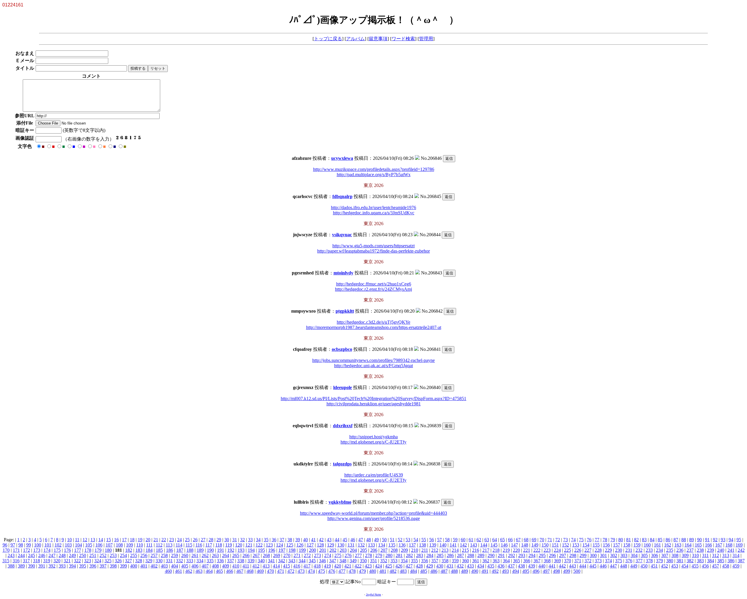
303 (623, 555)
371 (577, 560)
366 (526, 560)
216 (475, 550)
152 (565, 544)
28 (211, 539)
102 (58, 544)
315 (5, 560)
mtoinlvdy (343, 272)
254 (123, 555)
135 (391, 544)
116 (199, 544)
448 (623, 565)
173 (36, 550)
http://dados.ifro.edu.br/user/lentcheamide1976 (373, 207)
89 (691, 539)
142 (463, 544)
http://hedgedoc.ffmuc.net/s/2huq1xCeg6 (373, 283)
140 (442, 544)
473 (301, 571)
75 (581, 539)
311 (705, 555)
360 (465, 560)
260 (184, 555)
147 (514, 544)
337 (230, 560)
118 (218, 544)
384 (710, 560)
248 (62, 555)
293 (521, 555)
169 (739, 544)
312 (715, 555)
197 (281, 550)
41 (313, 539)
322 (77, 560)
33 (250, 539)
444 (582, 565)
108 (119, 544)
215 (465, 550)
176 (67, 550)
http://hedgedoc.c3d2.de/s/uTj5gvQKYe (373, 322)
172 (26, 550)
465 (219, 571)
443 (572, 565)
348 (342, 560)
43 (329, 539)
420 (337, 565)
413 (266, 565)
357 (434, 560)
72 (557, 539)
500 (576, 571)
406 (194, 565)
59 (455, 539)
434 (480, 565)
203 (343, 550)
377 (639, 560)
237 (690, 550)
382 (690, 560)
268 (266, 555)
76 (589, 539)
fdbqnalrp (342, 196)
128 (320, 544)
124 (279, 544)
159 (636, 544)
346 (322, 560)
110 (139, 544)
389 (21, 565)
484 (413, 571)
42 (321, 539)
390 (31, 565)
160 (647, 544)
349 (353, 560)
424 (378, 565)
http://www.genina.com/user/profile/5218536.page (373, 518)
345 (312, 560)
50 (384, 539)
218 (496, 550)
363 (496, 560)
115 (189, 544)
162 (667, 544)
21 (155, 539)
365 (516, 560)
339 (250, 560)
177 (77, 550)
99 (28, 544)
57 (439, 539)
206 (373, 550)
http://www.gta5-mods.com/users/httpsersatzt (373, 245)
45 (345, 539)
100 (37, 544)
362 (485, 560)
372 (587, 560)
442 (562, 565)
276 (348, 555)
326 (118, 560)
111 (149, 544)
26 (195, 539)
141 (453, 544)
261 (194, 555)
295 (542, 555)
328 (138, 560)
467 (239, 571)
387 (741, 560)
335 (210, 560)
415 (286, 565)
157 (616, 544)
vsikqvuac (342, 234)
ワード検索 (403, 38)
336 (220, 560)
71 (549, 539)
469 (260, 571)
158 (626, 544)
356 (424, 560)
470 (270, 571)
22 (163, 539)
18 (132, 539)
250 (82, 555)
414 (276, 565)
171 (16, 550)
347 (332, 560)
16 (116, 539)
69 (534, 539)
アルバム (355, 38)
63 (486, 539)
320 (56, 560)
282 (409, 555)
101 (47, 544)
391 (41, 565)
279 (378, 555)
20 (148, 539)
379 (659, 560)
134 (381, 544)
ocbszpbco (342, 349)
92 (715, 539)
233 (649, 550)
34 (258, 539)
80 (620, 539)
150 (545, 544)
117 (208, 544)
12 (85, 539)
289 (480, 555)
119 (228, 544)
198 (292, 550)
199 (302, 550)
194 (251, 550)
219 (506, 550)
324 (97, 560)
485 (423, 571)
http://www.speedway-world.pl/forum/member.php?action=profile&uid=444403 (373, 513)
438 (521, 565)
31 (234, 539)
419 (327, 565)
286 (450, 555)
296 (552, 555)
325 (107, 560)
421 (347, 565)
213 (444, 550)
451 (654, 565)
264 (225, 555)
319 (46, 560)
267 (256, 555)
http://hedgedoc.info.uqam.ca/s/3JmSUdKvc (373, 212)
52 (400, 539)
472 (290, 571)
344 (302, 560)
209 (404, 550)
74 (573, 539)
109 (129, 544)
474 (311, 571)
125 (289, 544)
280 (388, 555)
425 (388, 565)
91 (707, 539)
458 (725, 565)
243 (11, 555)
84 (652, 539)
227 (587, 550)
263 (215, 555)
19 (140, 539)
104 (78, 544)
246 (41, 555)
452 (664, 565)
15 (108, 539)
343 (291, 560)
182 (128, 550)
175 (57, 550)
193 (241, 550)
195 (261, 550)
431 (449, 565)
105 (88, 544)
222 (536, 550)
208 (394, 550)
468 (250, 571)
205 (363, 550)
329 (148, 560)
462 (188, 571)
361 (475, 560)
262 (205, 555)
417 (306, 565)
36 (274, 539)
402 (154, 565)
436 (501, 565)
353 (393, 560)
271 (297, 555)
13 (92, 539)
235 (669, 550)
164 (688, 544)
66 (510, 539)
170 (6, 550)
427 (409, 565)
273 (317, 555)
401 (143, 565)
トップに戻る (328, 38)
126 (299, 544)
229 (608, 550)
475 (321, 571)
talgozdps (342, 463)
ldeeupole (342, 387)
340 (261, 560)
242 (741, 550)
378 (649, 560)
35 (266, 539)
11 (77, 539)
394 (72, 565)
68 (526, 539)
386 (730, 560)
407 (205, 565)
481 (382, 571)
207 (384, 550)
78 (605, 539)
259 (174, 555)
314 (735, 555)
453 (674, 565)
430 (439, 565)
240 (720, 550)
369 (557, 560)
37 (282, 539)
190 (210, 550)
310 (695, 555)
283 (419, 555)
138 (422, 544)
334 (199, 560)
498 (556, 571)
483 (403, 571)
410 (235, 565)
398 (113, 565)
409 (225, 565)
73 (565, 539)
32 (242, 539)
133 (371, 544)
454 (684, 565)
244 (21, 555)
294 (531, 555)
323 (87, 560)
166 (708, 544)
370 (567, 560)
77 (597, 539)
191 (220, 550)
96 (5, 544)
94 (731, 539)
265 (235, 555)
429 (429, 565)
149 (534, 544)
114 (179, 544)
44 (337, 539)
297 (562, 555)
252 (103, 555)
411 (245, 565)
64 (494, 539)
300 (593, 555)
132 (361, 544)
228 (598, 550)
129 (330, 544)
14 (100, 539)
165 (698, 544)
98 (20, 544)
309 (685, 555)
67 (518, 539)
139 (432, 544)
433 (470, 565)
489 (464, 571)
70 (542, 539)
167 (718, 544)
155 (596, 544)
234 (659, 550)
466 (229, 571)
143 (473, 544)
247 (51, 555)
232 (639, 550)
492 (495, 571)
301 (603, 555)
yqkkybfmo (340, 502)
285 (440, 555)
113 (169, 544)
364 (506, 560)
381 (679, 560)
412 (255, 565)
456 (705, 565)
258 (164, 555)
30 (226, 539)
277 (358, 555)
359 (455, 560)
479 (362, 571)
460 (168, 571)
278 (368, 555)
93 (723, 539)
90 (699, 539)
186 (169, 550)
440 (541, 565)
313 (725, 555)
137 (412, 544)
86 (668, 539)
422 (358, 565)
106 (98, 544)
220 (516, 550)
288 (470, 555)
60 (463, 539)
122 (259, 544)
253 (113, 555)
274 (327, 555)
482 (393, 571)
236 (679, 550)
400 (133, 565)
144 (483, 544)
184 (149, 550)
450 (643, 565)
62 (479, 539)
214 (455, 550)
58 (447, 539)
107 (109, 544)
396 (92, 565)
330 (159, 560)
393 (62, 565)
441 (552, 565)
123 (269, 544)
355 (414, 560)
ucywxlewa (342, 158)
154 (585, 544)
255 (133, 555)
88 (683, 539)
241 (730, 550)
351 (373, 560)
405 (184, 565)
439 (531, 565)
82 (636, 539)
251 (92, 555)
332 (179, 560)
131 (351, 544)
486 (433, 571)
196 (271, 550)
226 (577, 550)
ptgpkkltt (345, 311)
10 (69, 539)
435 (490, 565)
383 (700, 560)
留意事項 (378, 38)
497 (546, 571)
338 (240, 560)
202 (332, 550)
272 (307, 555)
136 (402, 544)
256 (143, 555)
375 (618, 560)
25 (187, 539)
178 (87, 550)
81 (628, 539)
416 (296, 565)
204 (353, 550)
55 (423, 539)
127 (310, 544)
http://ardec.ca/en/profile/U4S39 (373, 474)
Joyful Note (373, 594)
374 (608, 560)
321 (67, 560)
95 (738, 539)
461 (178, 571)
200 (312, 550)
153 (575, 544)
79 (612, 539)
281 (399, 555)
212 (434, 550)
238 (700, 550)
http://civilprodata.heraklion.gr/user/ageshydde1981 (374, 403)
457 (715, 565)
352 (383, 560)
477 (341, 571)
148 (524, 544)
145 (494, 544)
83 (644, 539)
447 (613, 565)
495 (525, 571)
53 (408, 539)
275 (337, 555)
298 (572, 555)
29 (219, 539)
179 (98, 550)
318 (36, 560)
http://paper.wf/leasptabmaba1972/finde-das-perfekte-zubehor (373, 250)
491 (484, 571)
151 (555, 544)
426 (398, 565)
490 (474, 571)
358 (444, 560)
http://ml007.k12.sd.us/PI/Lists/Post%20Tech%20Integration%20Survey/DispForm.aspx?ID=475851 (373, 398)
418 (317, 565)
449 (633, 565)
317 (26, 560)
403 (164, 565)
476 (331, 571)
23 (171, 539)
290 (491, 555)
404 (174, 565)
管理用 (426, 38)
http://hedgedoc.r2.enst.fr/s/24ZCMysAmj (373, 289)
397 (103, 565)
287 (460, 555)
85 (660, 539)
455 (695, 565)
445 (592, 565)
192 (230, 550)
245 (31, 555)
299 (583, 555)
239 (710, 550)
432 (460, 565)
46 (352, 539)
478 (352, 571)
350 (363, 560)
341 (271, 560)
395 (82, 565)
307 (664, 555)
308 (674, 555)
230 (618, 550)
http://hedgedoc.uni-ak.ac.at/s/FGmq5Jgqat (373, 365)
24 (179, 539)
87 (675, 539)
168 (728, 544)
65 (502, 539)
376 (628, 560)
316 (16, 560)
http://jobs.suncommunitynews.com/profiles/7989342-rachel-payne (373, 360)
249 (72, 555)
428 (419, 565)
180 (108, 550)
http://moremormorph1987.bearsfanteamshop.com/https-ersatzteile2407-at (373, 327)
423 (368, 565)
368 (547, 560)
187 (179, 550)
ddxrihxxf (342, 425)
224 (557, 550)
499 (566, 571)
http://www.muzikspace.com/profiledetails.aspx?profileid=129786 (373, 169)
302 (613, 555)
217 (485, 550)
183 (138, 550)
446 (603, 565)
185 (159, 550)
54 (415, 539)
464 (209, 571)
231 (628, 550)
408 (215, 565)
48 (368, 539)
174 (46, 550)
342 (281, 560)
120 (238, 544)
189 (200, 550)
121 (248, 544)
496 (536, 571)
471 (280, 571)
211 (424, 550)
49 (376, 539)
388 (11, 565)
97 (13, 544)
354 (404, 560)
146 (504, 544)
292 (511, 555)
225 (567, 550)
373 (598, 560)
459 (735, 565)
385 (720, 560)
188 (189, 550)
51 (392, 539)
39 (297, 539)
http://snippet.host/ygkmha (373, 436)
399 (123, 565)
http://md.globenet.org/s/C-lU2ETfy (373, 441)
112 (159, 544)
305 (644, 555)
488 (454, 571)
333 (189, 560)
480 (372, 571)
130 (340, 544)
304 (634, 555)
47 (360, 539)
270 (286, 555)
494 (515, 571)
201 (322, 550)
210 (414, 550)
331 (169, 560)
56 (431, 539)
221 (526, 550)
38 (289, 539)
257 (154, 555)
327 (128, 560)
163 (677, 544)
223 (547, 550)
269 (276, 555)
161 (657, 544)
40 (305, 539)
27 (203, 539)
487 (444, 571)
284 (429, 555)
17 (124, 539)
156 (606, 544)
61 (471, 539)
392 (51, 565)
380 (669, 560)
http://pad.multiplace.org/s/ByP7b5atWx (374, 174)
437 (511, 565)
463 (199, 571)
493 (505, 571)
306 (654, 555)
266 (245, 555)
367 (536, 560)
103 (68, 544)
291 (501, 555)
